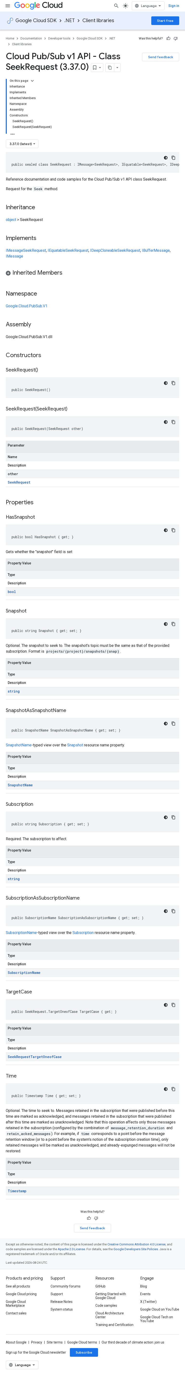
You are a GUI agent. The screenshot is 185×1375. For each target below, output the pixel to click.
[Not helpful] (175, 38)
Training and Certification (114, 1325)
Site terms (55, 1342)
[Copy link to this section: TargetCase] (37, 992)
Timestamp (17, 1191)
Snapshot (75, 745)
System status (62, 1309)
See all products (18, 1286)
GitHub (100, 1286)
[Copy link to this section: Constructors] (47, 356)
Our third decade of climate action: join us (133, 1342)
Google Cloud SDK (36, 21)
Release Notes (62, 1302)
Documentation (31, 38)
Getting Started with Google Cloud (110, 1296)
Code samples (106, 1305)
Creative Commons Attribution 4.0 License (136, 1244)
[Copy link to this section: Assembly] (36, 325)
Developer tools (59, 38)
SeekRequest (34, 250)
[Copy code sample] (173, 158)
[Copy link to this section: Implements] (41, 238)
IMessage (14, 250)
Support (57, 1294)
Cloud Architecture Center (109, 1315)
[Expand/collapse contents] (32, 81)
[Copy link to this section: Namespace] (42, 294)
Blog (143, 1286)
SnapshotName (19, 745)
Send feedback (160, 57)
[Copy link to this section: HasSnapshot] (40, 517)
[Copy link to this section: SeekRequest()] (43, 370)
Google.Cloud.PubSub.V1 (26, 306)
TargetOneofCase (46, 1056)
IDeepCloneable (103, 250)
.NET (69, 21)
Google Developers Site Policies (135, 1249)
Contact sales (16, 1313)
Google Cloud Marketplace (16, 1303)
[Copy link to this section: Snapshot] (31, 611)
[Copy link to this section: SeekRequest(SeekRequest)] (72, 409)
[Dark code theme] (166, 158)
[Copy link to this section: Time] (21, 1076)
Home (10, 38)
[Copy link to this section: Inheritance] (40, 208)
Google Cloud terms (82, 1342)
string (14, 691)
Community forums (65, 1286)
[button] (92, 273)
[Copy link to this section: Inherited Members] (67, 273)
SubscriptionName (21, 932)
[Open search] (116, 6)
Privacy (36, 1342)
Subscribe (84, 1352)
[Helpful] (168, 38)
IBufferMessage (156, 250)
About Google (16, 1342)
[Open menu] (8, 6)
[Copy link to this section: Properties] (40, 503)
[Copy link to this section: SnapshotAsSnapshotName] (71, 711)
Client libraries (98, 21)
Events (145, 1294)
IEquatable (57, 250)
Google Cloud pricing (21, 1294)
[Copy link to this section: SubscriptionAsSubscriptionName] (84, 898)
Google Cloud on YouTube (159, 1309)
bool (12, 591)
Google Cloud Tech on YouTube (156, 1319)
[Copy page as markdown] (110, 67)
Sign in (173, 6)
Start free (165, 21)
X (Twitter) (148, 1302)
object (11, 219)
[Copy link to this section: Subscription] (38, 804)
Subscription (83, 932)
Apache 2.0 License (71, 1249)
